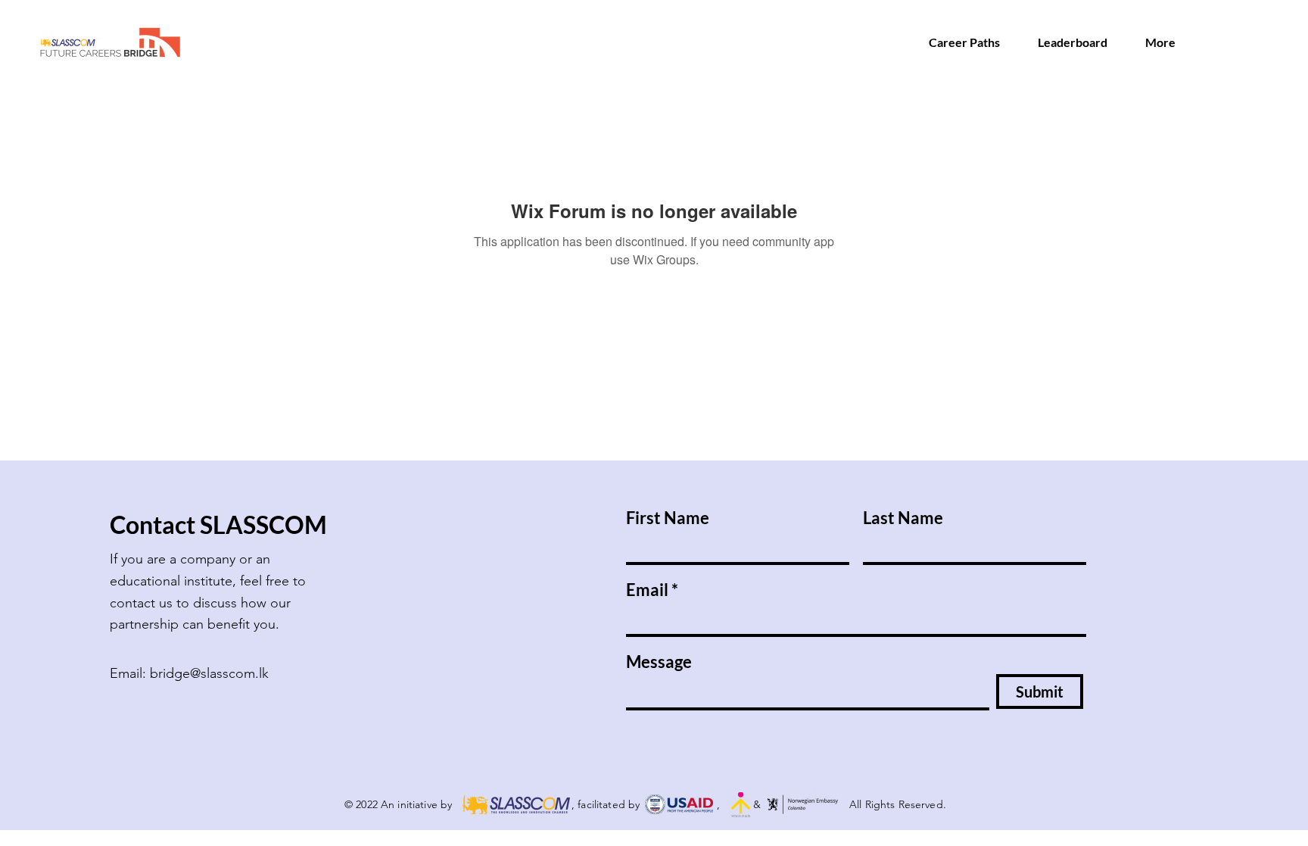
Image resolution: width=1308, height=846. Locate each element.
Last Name (903, 518)
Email (647, 590)
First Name (667, 518)
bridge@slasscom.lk (209, 673)
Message (659, 662)
